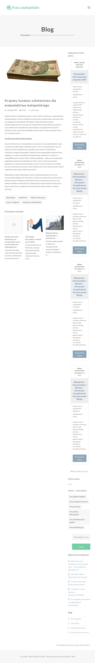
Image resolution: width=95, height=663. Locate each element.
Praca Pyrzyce (75, 507)
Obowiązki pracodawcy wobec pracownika (33, 239)
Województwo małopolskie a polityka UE (52, 235)
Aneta (24, 110)
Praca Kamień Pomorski (79, 502)
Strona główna (25, 35)
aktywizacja (10, 197)
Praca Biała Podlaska (77, 497)
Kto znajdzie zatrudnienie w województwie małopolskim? (79, 602)
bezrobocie (23, 197)
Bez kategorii (76, 619)
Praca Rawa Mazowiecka (74, 513)
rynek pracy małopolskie (32, 202)
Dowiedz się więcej (79, 146)
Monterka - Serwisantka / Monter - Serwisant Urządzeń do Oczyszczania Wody (79, 182)
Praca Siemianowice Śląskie (77, 520)
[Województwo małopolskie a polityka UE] (55, 223)
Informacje (35, 110)
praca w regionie (12, 202)
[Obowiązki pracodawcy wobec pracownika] (34, 225)
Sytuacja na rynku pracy (80, 632)
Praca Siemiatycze (76, 527)
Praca (70, 484)
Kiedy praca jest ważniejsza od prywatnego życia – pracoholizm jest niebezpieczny (13, 242)
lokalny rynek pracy (38, 197)
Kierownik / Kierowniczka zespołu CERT (80, 77)
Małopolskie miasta (78, 628)
